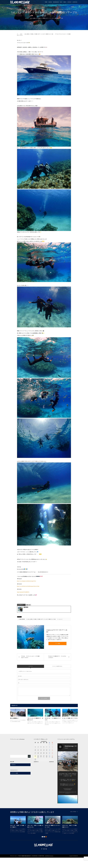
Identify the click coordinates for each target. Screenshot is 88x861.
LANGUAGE (75, 2)
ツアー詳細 (57, 643)
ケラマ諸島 (38, 18)
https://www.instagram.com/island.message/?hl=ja (26, 581)
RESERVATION (56, 2)
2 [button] (44, 836)
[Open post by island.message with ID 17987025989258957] (68, 761)
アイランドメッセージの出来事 (19, 720)
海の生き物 (46, 724)
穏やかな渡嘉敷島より (14, 718)
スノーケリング (19, 831)
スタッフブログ (73, 811)
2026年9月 (51, 761)
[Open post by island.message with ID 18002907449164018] (68, 803)
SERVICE (50, 2)
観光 (19, 721)
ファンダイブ (51, 18)
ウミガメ (68, 720)
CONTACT (69, 2)
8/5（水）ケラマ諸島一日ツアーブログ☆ (70, 718)
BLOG (61, 2)
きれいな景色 (32, 18)
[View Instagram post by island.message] (76, 769)
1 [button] (42, 836)
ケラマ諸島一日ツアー (45, 18)
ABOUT (64, 2)
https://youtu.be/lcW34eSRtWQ (23, 592)
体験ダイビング (58, 18)
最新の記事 (28, 604)
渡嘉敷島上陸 (16, 721)
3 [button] (46, 836)
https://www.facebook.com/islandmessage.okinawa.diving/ (28, 586)
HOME (46, 2)
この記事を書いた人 (21, 604)
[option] (45, 825)
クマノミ (75, 720)
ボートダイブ (35, 723)
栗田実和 (23, 619)
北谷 (62, 18)
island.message (67, 752)
